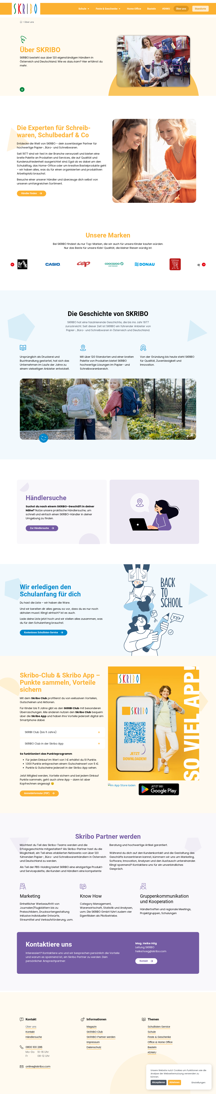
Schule (82, 8)
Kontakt (30, 1031)
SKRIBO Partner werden (101, 1037)
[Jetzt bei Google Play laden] (159, 789)
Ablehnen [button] (174, 1082)
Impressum (93, 1042)
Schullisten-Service (159, 1026)
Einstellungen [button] (198, 1082)
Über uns (181, 8)
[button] (12, 264)
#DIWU (166, 8)
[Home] (21, 22)
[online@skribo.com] (21, 1066)
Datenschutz (94, 1047)
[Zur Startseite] (20, 9)
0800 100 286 (34, 1047)
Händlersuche (34, 1037)
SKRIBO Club (95, 1031)
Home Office (134, 8)
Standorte (200, 8)
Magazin (92, 1026)
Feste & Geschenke (106, 8)
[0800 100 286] (21, 1047)
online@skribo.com (38, 1066)
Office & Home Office (160, 1042)
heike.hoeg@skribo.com (150, 951)
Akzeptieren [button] (158, 1082)
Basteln (151, 8)
